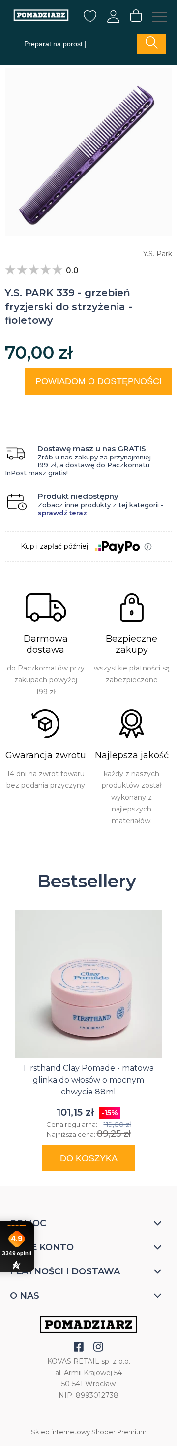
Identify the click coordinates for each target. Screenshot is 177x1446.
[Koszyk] (135, 16)
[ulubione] (90, 19)
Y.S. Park (157, 253)
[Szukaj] (151, 44)
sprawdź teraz (62, 513)
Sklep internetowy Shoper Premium (89, 1432)
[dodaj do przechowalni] (155, 407)
